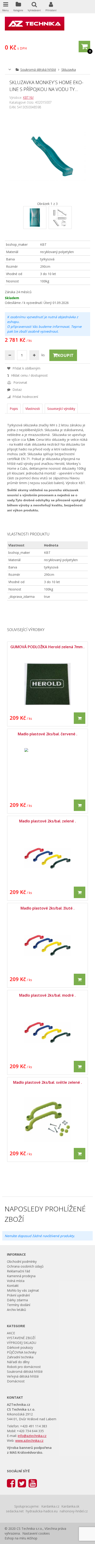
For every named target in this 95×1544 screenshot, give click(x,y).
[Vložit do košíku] (79, 718)
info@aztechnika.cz (32, 1436)
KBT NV (28, 97)
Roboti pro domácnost (24, 1367)
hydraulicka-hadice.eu (42, 1511)
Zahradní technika (20, 1357)
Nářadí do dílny (18, 1362)
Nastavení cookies (36, 1533)
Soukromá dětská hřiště (38, 69)
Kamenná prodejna (21, 1276)
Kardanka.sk (70, 1506)
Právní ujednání (18, 1295)
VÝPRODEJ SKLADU (21, 1342)
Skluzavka (68, 69)
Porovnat (19, 382)
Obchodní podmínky (22, 1261)
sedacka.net (15, 1511)
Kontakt (13, 1285)
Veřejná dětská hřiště (23, 1376)
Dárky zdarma (17, 1300)
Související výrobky (61, 408)
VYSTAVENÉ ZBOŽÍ (21, 1338)
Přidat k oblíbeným (26, 368)
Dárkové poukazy (20, 1347)
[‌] (11, 1482)
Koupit (65, 355)
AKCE (11, 1333)
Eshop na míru (15, 1538)
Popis (14, 408)
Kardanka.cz (50, 1506)
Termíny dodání (18, 1305)
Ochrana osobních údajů (25, 1266)
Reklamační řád (18, 1271)
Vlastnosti (32, 408)
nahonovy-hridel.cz (74, 1511)
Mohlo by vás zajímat (23, 1290)
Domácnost (16, 1381)
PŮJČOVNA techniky (21, 1352)
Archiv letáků (16, 1309)
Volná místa (15, 1281)
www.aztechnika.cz (29, 1440)
